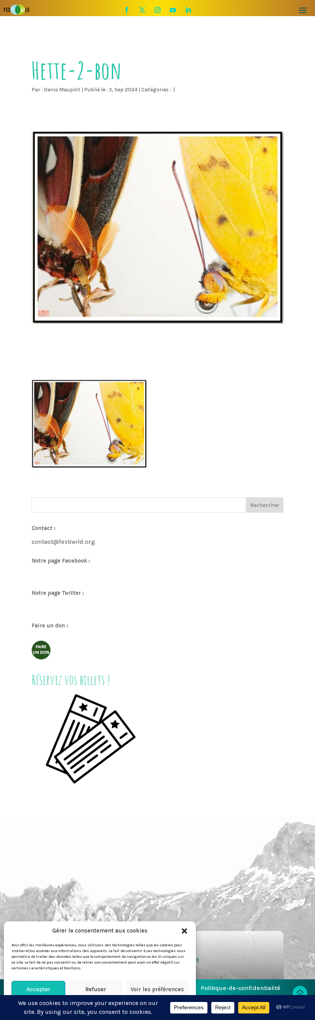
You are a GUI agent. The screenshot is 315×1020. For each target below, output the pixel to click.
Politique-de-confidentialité (240, 988)
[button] (184, 931)
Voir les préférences (157, 989)
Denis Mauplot (62, 89)
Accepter (38, 989)
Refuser (95, 989)
